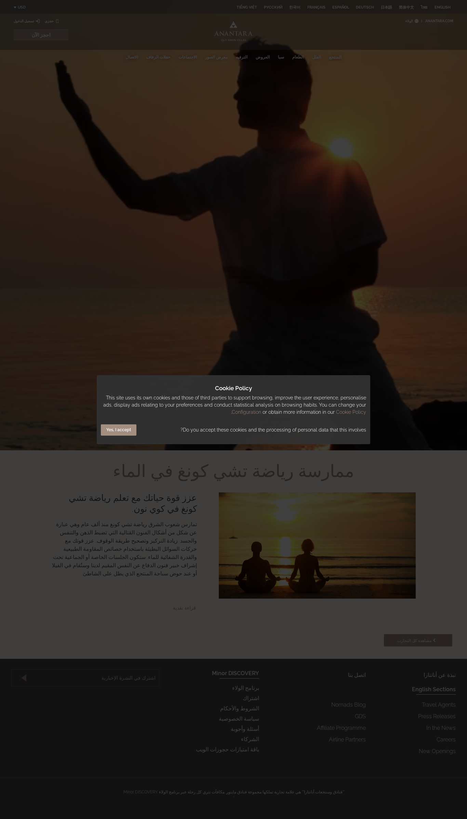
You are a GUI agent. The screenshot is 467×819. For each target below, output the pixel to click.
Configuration (246, 412)
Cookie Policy (351, 412)
